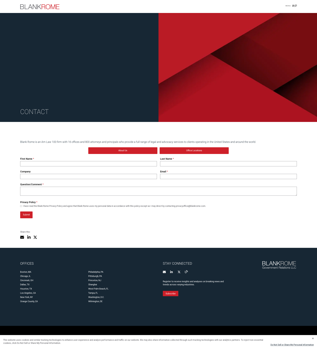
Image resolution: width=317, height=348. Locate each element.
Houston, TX (26, 289)
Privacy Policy (28, 202)
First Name (27, 158)
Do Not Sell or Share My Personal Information (292, 345)
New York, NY (26, 297)
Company (25, 171)
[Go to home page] (39, 6)
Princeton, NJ (94, 280)
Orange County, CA (29, 301)
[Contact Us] (164, 271)
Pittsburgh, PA (95, 276)
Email (164, 171)
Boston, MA (25, 272)
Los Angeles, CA (28, 293)
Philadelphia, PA (95, 272)
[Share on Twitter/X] (35, 237)
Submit (26, 214)
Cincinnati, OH (26, 280)
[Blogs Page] (186, 271)
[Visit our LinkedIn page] (171, 271)
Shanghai (92, 284)
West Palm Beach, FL (98, 289)
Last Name (167, 158)
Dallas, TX (24, 284)
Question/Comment (31, 184)
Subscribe (171, 293)
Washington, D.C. (96, 297)
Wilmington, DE (95, 301)
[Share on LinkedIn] (28, 237)
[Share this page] (22, 237)
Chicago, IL (25, 276)
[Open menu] (291, 6)
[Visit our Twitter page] (179, 271)
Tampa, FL (93, 293)
